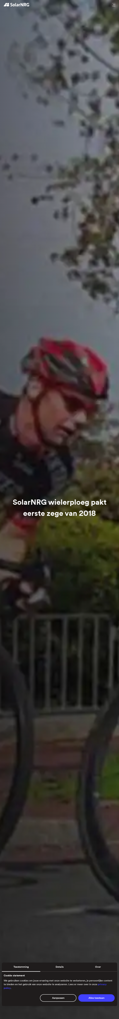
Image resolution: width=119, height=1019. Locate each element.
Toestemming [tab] (21, 966)
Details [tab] (60, 966)
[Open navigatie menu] (114, 4)
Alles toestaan (96, 997)
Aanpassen (58, 997)
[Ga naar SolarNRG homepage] (16, 4)
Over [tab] (98, 966)
